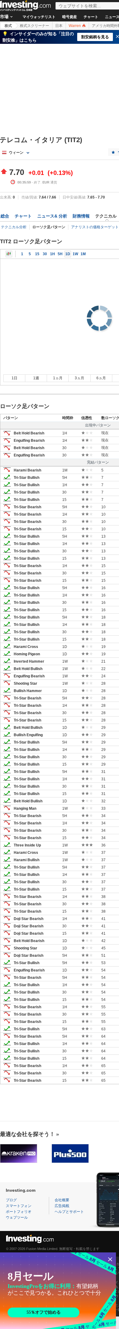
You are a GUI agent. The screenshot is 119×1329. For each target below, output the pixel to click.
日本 (59, 26)
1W (75, 254)
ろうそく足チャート (8, 254)
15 (37, 254)
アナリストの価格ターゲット (95, 227)
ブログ (11, 1200)
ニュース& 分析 (52, 216)
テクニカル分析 (14, 227)
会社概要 (62, 1200)
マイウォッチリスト (39, 17)
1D (67, 254)
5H (60, 254)
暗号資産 (69, 17)
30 (45, 254)
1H (52, 254)
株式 (8, 26)
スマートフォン (18, 1206)
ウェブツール (17, 1217)
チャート (91, 17)
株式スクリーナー (34, 26)
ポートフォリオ (18, 1212)
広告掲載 (62, 1206)
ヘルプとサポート (69, 1212)
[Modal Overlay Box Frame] (58, 1290)
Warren (75, 26)
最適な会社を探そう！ (27, 1134)
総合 (5, 216)
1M (83, 254)
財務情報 (81, 216)
